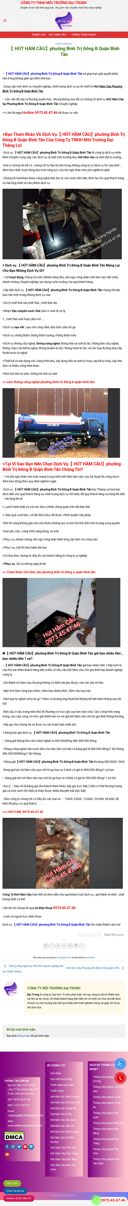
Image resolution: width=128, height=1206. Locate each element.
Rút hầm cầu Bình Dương (64, 1131)
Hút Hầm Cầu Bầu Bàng (63, 1159)
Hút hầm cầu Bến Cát (62, 1125)
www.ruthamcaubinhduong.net (25, 1125)
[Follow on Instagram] (13, 1147)
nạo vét (19, 327)
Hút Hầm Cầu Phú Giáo (63, 1147)
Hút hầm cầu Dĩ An (61, 1114)
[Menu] (5, 20)
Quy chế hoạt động (61, 1079)
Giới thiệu (55, 1073)
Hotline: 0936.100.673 (18, 1198)
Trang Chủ (39, 34)
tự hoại (87, 361)
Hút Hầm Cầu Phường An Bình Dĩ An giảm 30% (93, 968)
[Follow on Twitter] (19, 1147)
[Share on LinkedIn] (76, 946)
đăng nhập (24, 1035)
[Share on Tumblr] (82, 946)
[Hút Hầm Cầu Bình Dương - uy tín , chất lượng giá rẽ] (64, 21)
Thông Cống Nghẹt (83, 34)
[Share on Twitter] (58, 946)
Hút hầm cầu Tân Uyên (63, 1119)
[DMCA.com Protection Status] (14, 1135)
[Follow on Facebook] (7, 1147)
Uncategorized (64, 44)
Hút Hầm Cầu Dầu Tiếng (64, 1153)
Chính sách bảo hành (62, 1084)
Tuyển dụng (57, 1090)
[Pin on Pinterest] (70, 946)
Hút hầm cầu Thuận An (63, 1108)
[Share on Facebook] (52, 946)
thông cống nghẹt (48, 343)
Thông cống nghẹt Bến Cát (108, 1123)
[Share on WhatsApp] (46, 946)
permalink (90, 957)
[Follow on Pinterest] (25, 1147)
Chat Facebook (15, 1190)
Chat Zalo (12, 1183)
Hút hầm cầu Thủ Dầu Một (65, 1102)
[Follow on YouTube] (7, 1155)
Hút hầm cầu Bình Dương (64, 1096)
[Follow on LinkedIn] (31, 1147)
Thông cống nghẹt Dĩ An (106, 1097)
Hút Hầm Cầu (57, 34)
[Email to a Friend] (64, 946)
